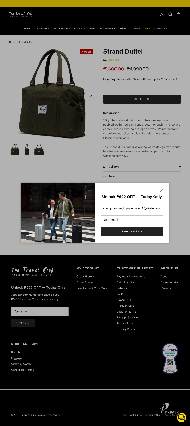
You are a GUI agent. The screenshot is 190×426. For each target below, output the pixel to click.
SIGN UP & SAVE (132, 231)
